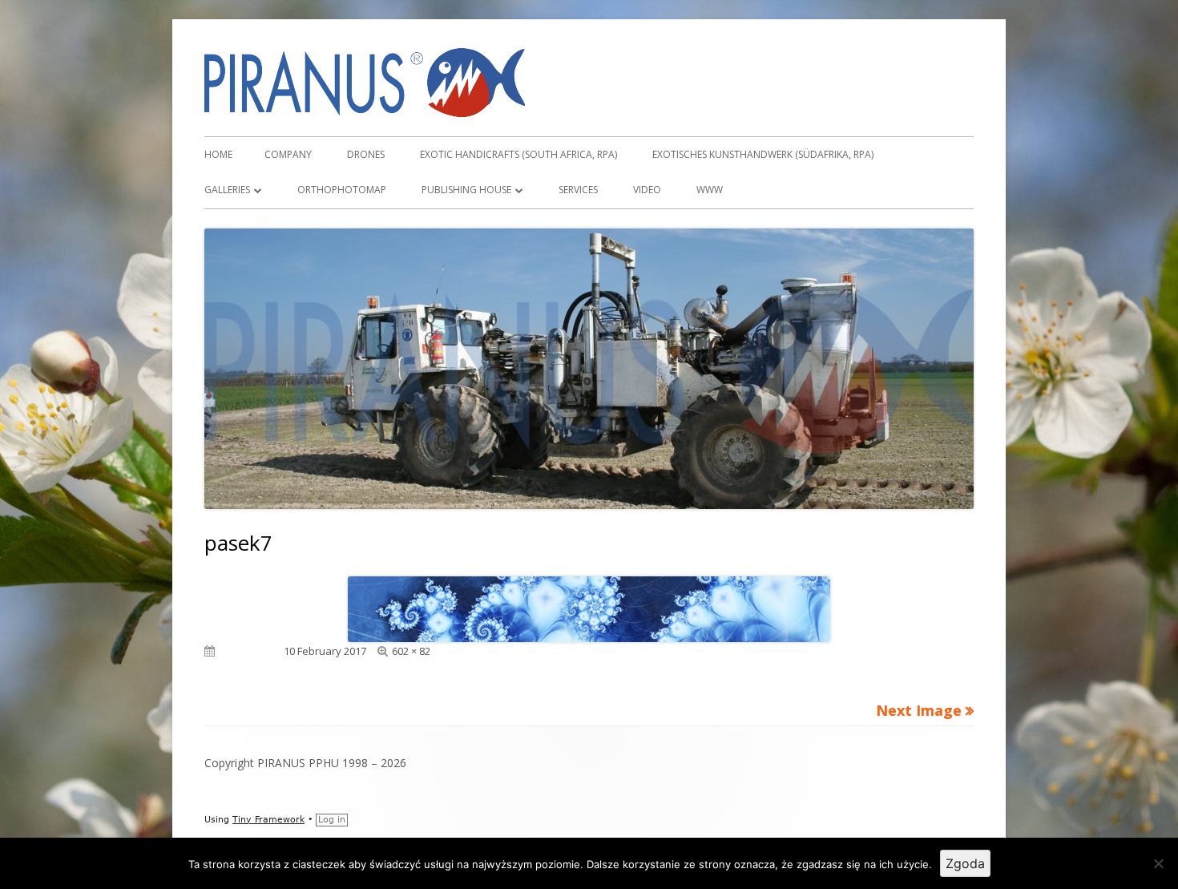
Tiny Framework (268, 819)
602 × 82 (411, 651)
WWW (709, 189)
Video (647, 189)
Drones (366, 154)
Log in (331, 819)
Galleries (227, 189)
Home (218, 154)
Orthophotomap (341, 189)
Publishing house (466, 189)
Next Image (919, 710)
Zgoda (965, 863)
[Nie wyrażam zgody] (1158, 863)
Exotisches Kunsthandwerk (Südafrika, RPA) (762, 154)
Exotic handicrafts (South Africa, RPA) (518, 154)
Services (578, 189)
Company (288, 154)
